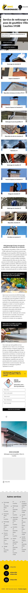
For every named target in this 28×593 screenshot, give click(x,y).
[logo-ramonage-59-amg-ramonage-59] (8, 7)
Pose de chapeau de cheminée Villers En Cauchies (6, 539)
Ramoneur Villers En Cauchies (6, 516)
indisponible (14, 416)
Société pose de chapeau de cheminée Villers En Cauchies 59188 (24, 544)
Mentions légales (22, 589)
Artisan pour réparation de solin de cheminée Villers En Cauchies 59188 (15, 546)
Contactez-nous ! (9, 47)
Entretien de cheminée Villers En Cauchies (15, 532)
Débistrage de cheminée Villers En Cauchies (15, 510)
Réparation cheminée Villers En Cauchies (15, 521)
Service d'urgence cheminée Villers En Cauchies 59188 (24, 507)
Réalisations (7, 42)
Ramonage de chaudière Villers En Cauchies (6, 526)
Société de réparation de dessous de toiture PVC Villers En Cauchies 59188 (24, 524)
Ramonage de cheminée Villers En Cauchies (6, 507)
